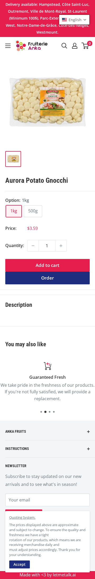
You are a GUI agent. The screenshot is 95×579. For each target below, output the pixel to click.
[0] (85, 46)
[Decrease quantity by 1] (33, 245)
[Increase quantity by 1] (60, 245)
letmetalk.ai (64, 575)
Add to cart (47, 265)
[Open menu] (8, 46)
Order (47, 278)
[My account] (74, 46)
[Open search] (64, 46)
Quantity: (14, 245)
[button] (74, 20)
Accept (19, 564)
